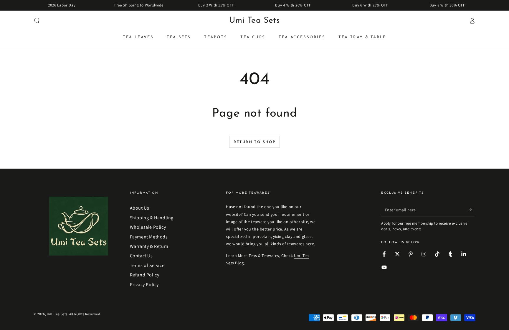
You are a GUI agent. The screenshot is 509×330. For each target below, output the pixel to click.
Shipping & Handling (151, 218)
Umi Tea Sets (57, 314)
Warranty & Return (149, 246)
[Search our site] (36, 20)
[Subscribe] (472, 209)
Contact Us (141, 256)
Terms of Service (147, 265)
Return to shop (255, 142)
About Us (139, 208)
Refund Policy (144, 275)
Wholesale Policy (148, 227)
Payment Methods (149, 237)
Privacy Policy (144, 284)
